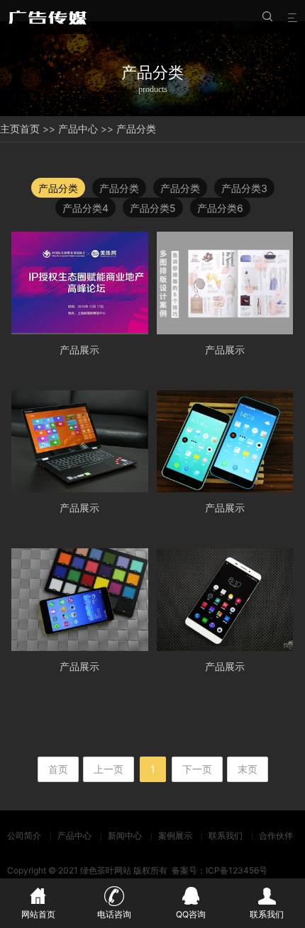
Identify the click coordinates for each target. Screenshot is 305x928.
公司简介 (24, 835)
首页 (30, 129)
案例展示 (175, 835)
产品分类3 (244, 188)
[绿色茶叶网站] (49, 17)
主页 (10, 129)
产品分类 (136, 129)
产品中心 (78, 129)
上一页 (108, 769)
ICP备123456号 (236, 870)
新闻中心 (125, 835)
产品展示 (79, 350)
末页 (247, 769)
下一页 (197, 769)
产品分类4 (85, 208)
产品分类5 (153, 208)
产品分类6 (220, 208)
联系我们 (226, 835)
